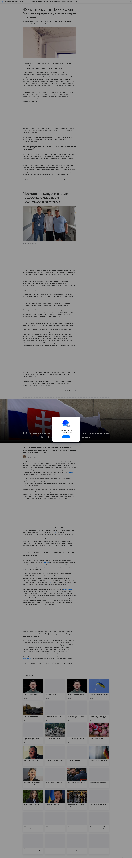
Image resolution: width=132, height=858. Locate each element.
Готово (66, 436)
